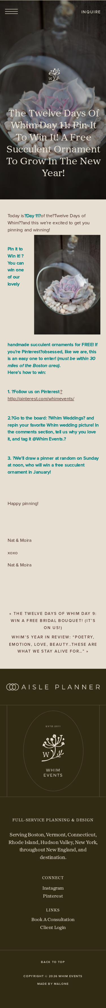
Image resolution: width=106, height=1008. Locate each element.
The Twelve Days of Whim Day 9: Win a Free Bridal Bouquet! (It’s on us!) (54, 620)
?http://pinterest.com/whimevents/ (41, 395)
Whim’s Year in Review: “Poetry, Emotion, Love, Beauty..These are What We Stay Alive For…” (53, 644)
